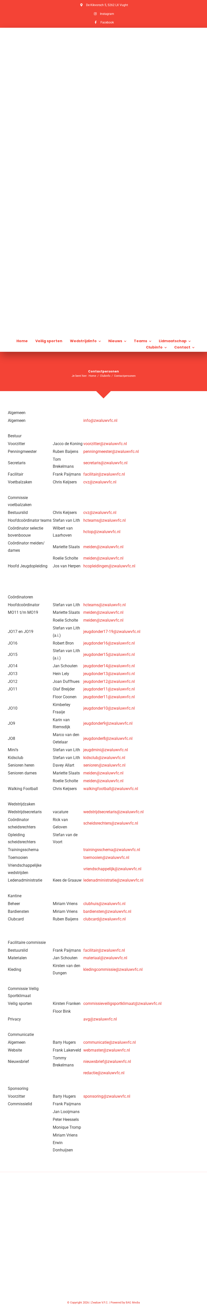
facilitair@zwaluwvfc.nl (104, 474)
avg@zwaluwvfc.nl (100, 1019)
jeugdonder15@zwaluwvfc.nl (109, 654)
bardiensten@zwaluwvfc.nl (107, 911)
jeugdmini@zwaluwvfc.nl (105, 749)
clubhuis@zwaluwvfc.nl (104, 903)
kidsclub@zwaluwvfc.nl (104, 757)
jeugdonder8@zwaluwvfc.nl (108, 738)
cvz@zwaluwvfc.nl (99, 482)
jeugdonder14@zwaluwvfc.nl (109, 665)
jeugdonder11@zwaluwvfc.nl (109, 689)
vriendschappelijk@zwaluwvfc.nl (112, 868)
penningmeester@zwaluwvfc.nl (111, 451)
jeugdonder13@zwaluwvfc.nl (109, 673)
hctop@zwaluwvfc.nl (101, 531)
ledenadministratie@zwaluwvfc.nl (113, 880)
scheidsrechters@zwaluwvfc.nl (110, 823)
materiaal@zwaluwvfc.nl (105, 957)
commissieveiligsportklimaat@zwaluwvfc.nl (122, 1003)
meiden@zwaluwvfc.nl (103, 546)
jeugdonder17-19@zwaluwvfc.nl (111, 631)
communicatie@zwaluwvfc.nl (109, 1042)
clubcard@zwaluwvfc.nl (104, 919)
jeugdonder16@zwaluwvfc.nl (109, 643)
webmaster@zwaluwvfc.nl (106, 1050)
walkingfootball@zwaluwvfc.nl (110, 788)
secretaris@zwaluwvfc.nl (105, 462)
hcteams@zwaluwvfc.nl (104, 520)
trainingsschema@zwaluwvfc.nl (111, 849)
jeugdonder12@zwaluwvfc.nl (109, 681)
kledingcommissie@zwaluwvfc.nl (113, 969)
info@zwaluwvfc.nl (100, 420)
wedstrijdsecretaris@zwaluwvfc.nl (113, 811)
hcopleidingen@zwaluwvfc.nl (109, 566)
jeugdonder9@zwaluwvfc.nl (108, 723)
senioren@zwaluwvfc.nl (104, 765)
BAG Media (133, 1302)
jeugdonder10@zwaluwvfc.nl (109, 708)
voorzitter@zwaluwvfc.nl (105, 443)
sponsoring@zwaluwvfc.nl (106, 1096)
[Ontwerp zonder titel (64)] (103, 99)
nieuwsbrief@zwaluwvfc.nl (107, 1061)
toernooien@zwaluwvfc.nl (106, 857)
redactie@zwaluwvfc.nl (103, 1072)
